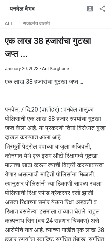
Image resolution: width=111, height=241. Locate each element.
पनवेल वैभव (22, 8)
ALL (9, 23)
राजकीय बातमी (36, 23)
